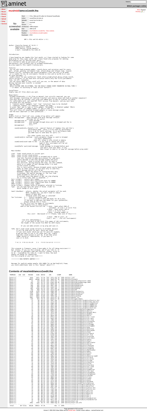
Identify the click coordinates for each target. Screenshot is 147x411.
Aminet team (72, 410)
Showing (138, 11)
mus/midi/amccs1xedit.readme (38, 33)
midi (16, 10)
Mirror (138, 10)
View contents (50, 31)
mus (11, 10)
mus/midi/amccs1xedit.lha (37, 31)
